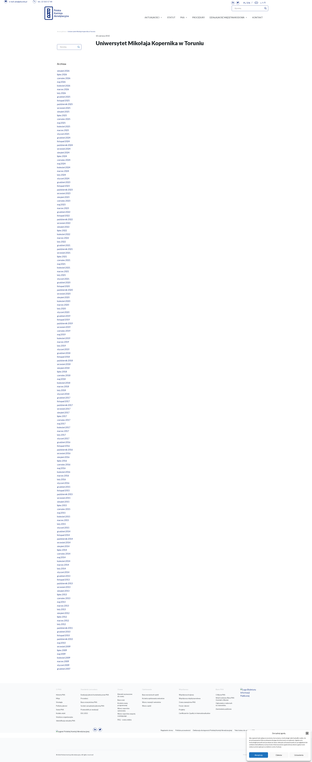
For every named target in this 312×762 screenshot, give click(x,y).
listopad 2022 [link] (63, 215)
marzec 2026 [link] (63, 89)
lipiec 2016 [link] (62, 460)
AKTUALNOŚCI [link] (152, 17)
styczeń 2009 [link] (63, 665)
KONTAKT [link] (257, 17)
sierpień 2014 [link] (63, 546)
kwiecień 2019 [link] (63, 338)
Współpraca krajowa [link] (186, 695)
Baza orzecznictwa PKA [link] (89, 702)
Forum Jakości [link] (184, 706)
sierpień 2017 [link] (63, 412)
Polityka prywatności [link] (183, 730)
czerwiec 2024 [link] (63, 160)
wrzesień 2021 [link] (63, 252)
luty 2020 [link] (61, 308)
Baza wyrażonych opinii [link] (150, 695)
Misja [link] (58, 698)
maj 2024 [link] (61, 163)
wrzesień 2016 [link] (63, 453)
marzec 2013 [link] (63, 605)
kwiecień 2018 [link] (63, 383)
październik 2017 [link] (65, 405)
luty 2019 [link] (61, 345)
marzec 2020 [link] (63, 304)
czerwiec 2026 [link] (63, 78)
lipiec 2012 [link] (62, 616)
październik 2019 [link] (65, 323)
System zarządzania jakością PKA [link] (92, 706)
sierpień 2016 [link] (63, 457)
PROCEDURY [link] (198, 17)
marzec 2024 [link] (63, 171)
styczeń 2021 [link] (63, 279)
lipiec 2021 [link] (62, 256)
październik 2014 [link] (65, 539)
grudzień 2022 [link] (63, 212)
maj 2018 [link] (61, 379)
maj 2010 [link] (61, 643)
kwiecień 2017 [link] (63, 427)
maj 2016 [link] (61, 468)
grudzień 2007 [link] (63, 668)
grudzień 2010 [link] (63, 631)
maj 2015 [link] (61, 512)
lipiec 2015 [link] (62, 505)
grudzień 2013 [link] (63, 576)
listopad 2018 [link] (63, 356)
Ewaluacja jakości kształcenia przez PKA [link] (95, 695)
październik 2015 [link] (65, 494)
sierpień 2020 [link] (63, 297)
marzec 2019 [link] (63, 342)
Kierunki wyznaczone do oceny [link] (124, 695)
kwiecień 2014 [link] (63, 561)
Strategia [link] (59, 702)
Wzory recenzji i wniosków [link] (151, 702)
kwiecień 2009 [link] (63, 657)
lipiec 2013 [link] (62, 594)
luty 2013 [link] (61, 609)
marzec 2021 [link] (63, 271)
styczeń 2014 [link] (63, 572)
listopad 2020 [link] (63, 286)
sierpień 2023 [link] (63, 197)
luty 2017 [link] (61, 435)
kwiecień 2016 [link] (63, 472)
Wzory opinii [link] (146, 706)
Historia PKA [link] (60, 695)
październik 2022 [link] (65, 219)
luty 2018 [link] (61, 390)
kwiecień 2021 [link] (63, 267)
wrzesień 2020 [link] (63, 293)
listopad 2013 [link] (63, 579)
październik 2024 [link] (65, 145)
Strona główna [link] (61, 31)
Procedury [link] (84, 698)
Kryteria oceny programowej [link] (122, 704)
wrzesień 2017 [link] (63, 408)
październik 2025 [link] (65, 104)
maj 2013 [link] (61, 602)
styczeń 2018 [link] (63, 394)
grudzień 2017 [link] (63, 397)
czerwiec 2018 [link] (63, 375)
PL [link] (244, 2)
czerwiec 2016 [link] (63, 464)
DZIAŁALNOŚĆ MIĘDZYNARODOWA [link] (227, 17)
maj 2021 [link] (61, 264)
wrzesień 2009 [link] (63, 646)
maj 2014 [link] (61, 557)
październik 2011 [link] (65, 628)
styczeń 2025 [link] (63, 134)
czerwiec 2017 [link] (63, 420)
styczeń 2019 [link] (63, 349)
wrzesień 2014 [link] (63, 542)
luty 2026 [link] (61, 93)
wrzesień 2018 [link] (63, 364)
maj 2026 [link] (61, 82)
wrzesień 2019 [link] (63, 327)
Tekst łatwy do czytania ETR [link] (244, 730)
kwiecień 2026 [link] (63, 85)
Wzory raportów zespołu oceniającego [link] (126, 715)
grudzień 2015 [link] (63, 487)
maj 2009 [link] (61, 654)
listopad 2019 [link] (63, 319)
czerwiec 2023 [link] (63, 200)
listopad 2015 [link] (63, 490)
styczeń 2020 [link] (63, 312)
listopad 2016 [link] (63, 446)
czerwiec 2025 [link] (63, 119)
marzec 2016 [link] (63, 475)
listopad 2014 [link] (63, 535)
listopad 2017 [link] (63, 401)
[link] (233, 3)
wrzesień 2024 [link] (63, 148)
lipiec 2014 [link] (62, 550)
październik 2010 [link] (65, 639)
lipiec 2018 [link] (62, 371)
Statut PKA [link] (60, 710)
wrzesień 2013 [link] (63, 587)
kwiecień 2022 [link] (63, 234)
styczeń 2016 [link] (63, 483)
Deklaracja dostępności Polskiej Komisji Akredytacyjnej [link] (212, 730)
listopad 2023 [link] (63, 186)
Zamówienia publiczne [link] (223, 709)
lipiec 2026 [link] (62, 74)
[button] (307, 733)
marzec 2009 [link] (63, 661)
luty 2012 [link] (61, 624)
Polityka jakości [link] (61, 706)
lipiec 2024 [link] (62, 156)
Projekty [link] (182, 710)
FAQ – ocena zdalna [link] (124, 720)
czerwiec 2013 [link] (63, 598)
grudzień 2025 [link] (63, 96)
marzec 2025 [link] (63, 130)
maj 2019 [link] (61, 334)
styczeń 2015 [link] (63, 527)
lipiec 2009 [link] (62, 650)
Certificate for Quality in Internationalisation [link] (194, 713)
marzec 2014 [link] (63, 564)
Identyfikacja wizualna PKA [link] (65, 721)
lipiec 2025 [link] (62, 115)
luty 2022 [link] (61, 241)
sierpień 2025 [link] (63, 111)
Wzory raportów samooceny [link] (123, 709)
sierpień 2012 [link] (63, 613)
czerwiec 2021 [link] (63, 260)
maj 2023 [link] (61, 204)
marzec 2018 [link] (63, 386)
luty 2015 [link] (61, 524)
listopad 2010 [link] (63, 635)
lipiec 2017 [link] (62, 416)
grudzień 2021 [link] (63, 245)
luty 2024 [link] (61, 175)
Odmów (279, 755)
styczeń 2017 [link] (63, 438)
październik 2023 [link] (65, 189)
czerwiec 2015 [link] (63, 509)
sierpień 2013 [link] (63, 591)
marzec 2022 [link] (63, 238)
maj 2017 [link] (61, 423)
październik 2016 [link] (65, 449)
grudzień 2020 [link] (63, 282)
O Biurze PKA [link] (220, 695)
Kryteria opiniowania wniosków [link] (153, 698)
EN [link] (248, 2)
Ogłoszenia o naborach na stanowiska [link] (224, 704)
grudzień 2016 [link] (63, 442)
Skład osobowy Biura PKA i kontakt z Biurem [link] (225, 699)
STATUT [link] (171, 17)
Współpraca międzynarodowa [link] (189, 698)
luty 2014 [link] (61, 568)
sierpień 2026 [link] (63, 71)
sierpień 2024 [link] (63, 152)
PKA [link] (182, 17)
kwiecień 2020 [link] (63, 301)
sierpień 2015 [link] (63, 501)
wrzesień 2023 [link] (63, 193)
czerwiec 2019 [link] (63, 331)
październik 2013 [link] (65, 583)
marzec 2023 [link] (63, 208)
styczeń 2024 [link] (63, 178)
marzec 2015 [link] (63, 520)
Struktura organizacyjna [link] (64, 717)
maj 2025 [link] (61, 123)
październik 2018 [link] (65, 360)
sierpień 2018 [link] (63, 368)
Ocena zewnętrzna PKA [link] (187, 702)
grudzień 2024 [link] (63, 137)
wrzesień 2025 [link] (63, 108)
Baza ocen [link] (121, 700)
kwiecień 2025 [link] (63, 126)
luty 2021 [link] (61, 275)
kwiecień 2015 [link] (63, 516)
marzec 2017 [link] (63, 431)
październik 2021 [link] (65, 249)
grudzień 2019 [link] (63, 316)
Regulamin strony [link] (167, 730)
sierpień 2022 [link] (63, 227)
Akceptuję (259, 755)
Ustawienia (298, 755)
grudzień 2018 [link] (63, 353)
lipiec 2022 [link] (62, 230)
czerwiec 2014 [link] (63, 553)
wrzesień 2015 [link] (63, 498)
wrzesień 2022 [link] (63, 223)
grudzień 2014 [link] (63, 531)
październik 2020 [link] (65, 290)
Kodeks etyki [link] (60, 713)
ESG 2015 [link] (84, 713)
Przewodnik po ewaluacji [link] (89, 710)
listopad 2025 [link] (63, 100)
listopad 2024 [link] (63, 141)
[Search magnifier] (265, 8)
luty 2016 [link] (61, 479)
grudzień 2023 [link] (63, 182)
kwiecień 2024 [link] (63, 167)
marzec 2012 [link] (63, 620)
